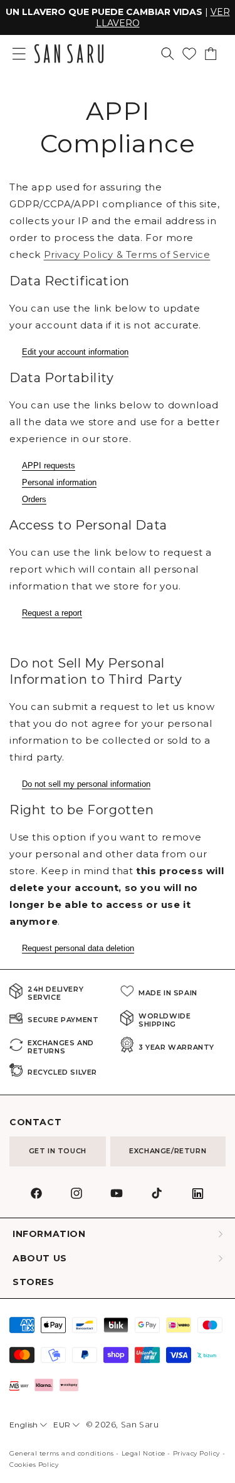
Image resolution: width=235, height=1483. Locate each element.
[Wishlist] (189, 53)
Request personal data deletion (78, 948)
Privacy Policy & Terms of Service (127, 254)
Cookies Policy (33, 1465)
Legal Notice (143, 1453)
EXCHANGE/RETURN (167, 1150)
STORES (34, 1282)
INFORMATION (49, 1234)
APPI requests (48, 465)
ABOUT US (40, 1258)
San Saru (140, 1424)
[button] (167, 53)
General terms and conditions (61, 1453)
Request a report (52, 613)
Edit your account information (75, 352)
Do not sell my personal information (86, 784)
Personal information (59, 482)
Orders (34, 499)
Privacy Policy (196, 1453)
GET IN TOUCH (57, 1150)
